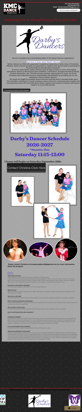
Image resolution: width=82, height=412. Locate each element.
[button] (16, 90)
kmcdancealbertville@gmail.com (68, 7)
